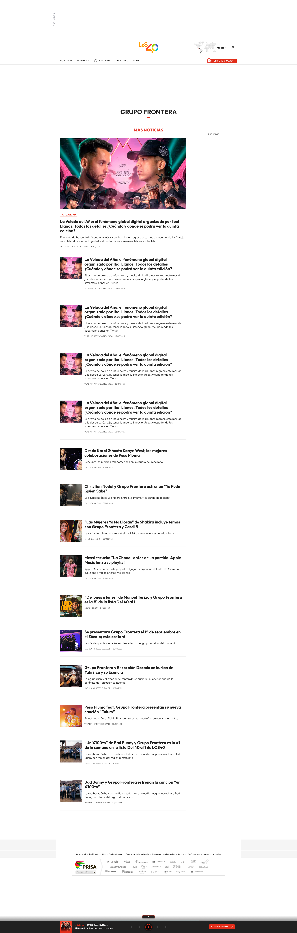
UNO (134, 866)
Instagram (145, 833)
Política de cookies (97, 854)
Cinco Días (155, 866)
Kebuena (200, 866)
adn (192, 862)
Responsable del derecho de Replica (168, 854)
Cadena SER (172, 862)
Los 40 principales (128, 862)
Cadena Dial (167, 866)
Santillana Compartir (159, 862)
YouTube (139, 833)
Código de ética (115, 854)
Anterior (131, 927)
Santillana (142, 862)
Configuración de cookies (198, 854)
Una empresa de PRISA (86, 864)
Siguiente (166, 927)
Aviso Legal (81, 854)
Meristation (196, 871)
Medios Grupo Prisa (86, 872)
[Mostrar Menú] (64, 48)
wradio (143, 866)
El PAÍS (113, 862)
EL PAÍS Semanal (178, 866)
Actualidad (83, 61)
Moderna (126, 871)
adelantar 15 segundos (158, 927)
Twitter (157, 833)
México (220, 47)
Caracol (203, 862)
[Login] (233, 47)
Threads (163, 833)
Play (148, 927)
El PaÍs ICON (155, 871)
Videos (136, 61)
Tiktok (133, 833)
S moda (168, 871)
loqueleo (182, 871)
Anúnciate (217, 854)
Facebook (151, 833)
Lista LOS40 (66, 61)
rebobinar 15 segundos (138, 927)
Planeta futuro (190, 866)
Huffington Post (117, 866)
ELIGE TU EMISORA (221, 927)
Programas (105, 61)
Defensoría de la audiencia (137, 854)
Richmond (111, 871)
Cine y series (122, 61)
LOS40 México (148, 47)
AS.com (182, 862)
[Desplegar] (148, 916)
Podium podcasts (142, 871)
